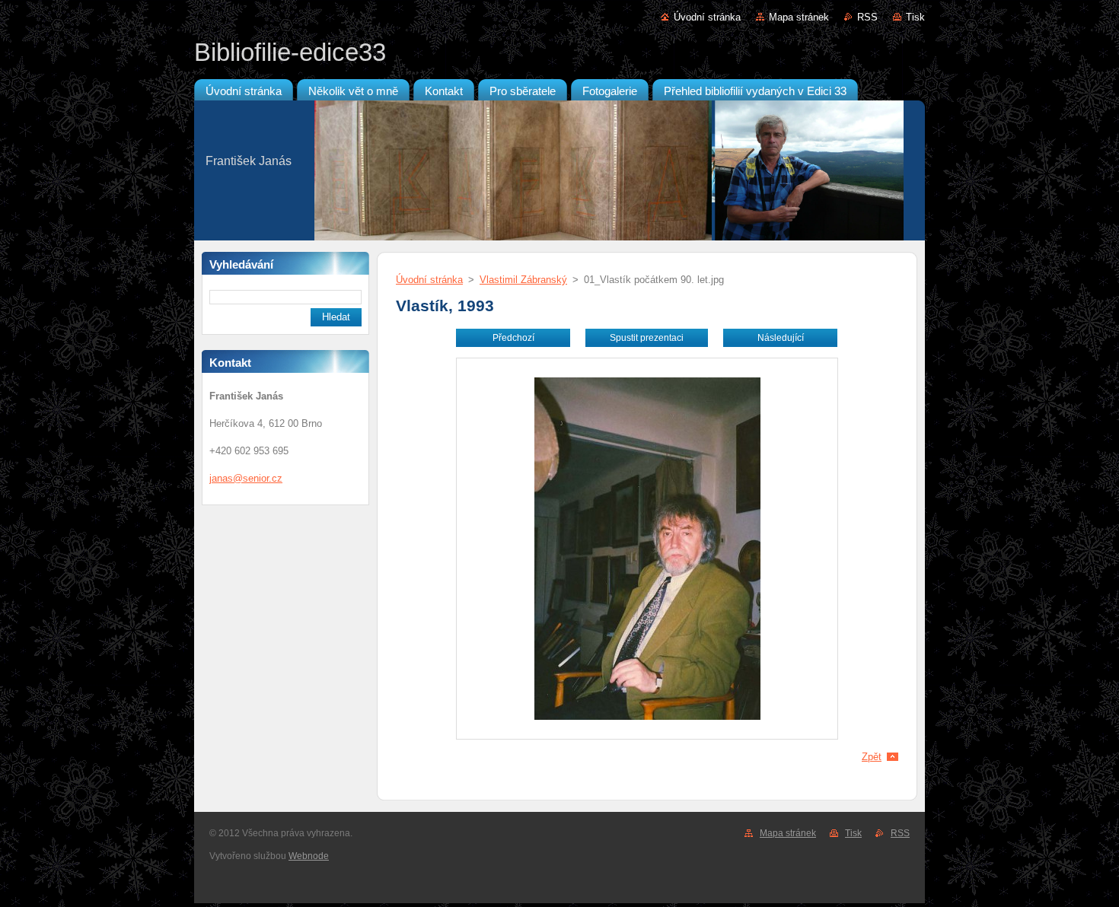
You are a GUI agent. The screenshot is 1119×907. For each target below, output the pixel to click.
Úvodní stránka (707, 17)
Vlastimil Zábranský (523, 279)
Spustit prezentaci (647, 338)
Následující (780, 338)
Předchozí (513, 338)
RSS (867, 17)
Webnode (309, 856)
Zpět (871, 756)
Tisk (915, 17)
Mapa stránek (799, 17)
